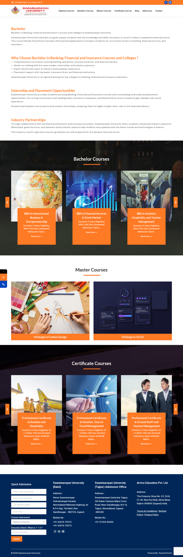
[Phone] (3, 284)
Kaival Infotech (165, 553)
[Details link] (40, 189)
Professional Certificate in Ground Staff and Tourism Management (146, 422)
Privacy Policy (152, 514)
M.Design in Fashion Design (50, 337)
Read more (35, 236)
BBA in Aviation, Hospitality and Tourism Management (146, 217)
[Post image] (36, 196)
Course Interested (20, 517)
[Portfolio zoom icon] (33, 189)
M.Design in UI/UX (133, 337)
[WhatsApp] (3, 277)
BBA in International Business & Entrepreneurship (36, 217)
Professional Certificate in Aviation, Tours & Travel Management (91, 422)
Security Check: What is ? (26, 527)
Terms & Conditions (147, 511)
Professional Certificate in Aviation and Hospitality (36, 422)
